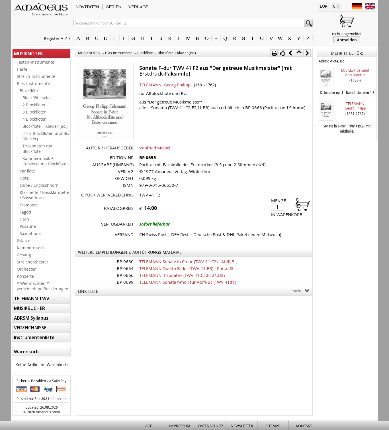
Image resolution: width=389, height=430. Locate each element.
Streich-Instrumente (36, 76)
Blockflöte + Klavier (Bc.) (44, 126)
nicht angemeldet (347, 33)
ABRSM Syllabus (31, 318)
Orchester (26, 269)
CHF (336, 6)
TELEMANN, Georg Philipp (165, 85)
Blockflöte (29, 90)
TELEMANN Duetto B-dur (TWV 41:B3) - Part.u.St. (187, 268)
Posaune (28, 226)
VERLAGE (138, 6)
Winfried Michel (154, 148)
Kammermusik (30, 247)
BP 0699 (125, 282)
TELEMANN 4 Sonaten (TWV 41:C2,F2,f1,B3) (182, 275)
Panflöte (27, 171)
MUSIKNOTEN (29, 53)
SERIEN (113, 6)
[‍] (301, 204)
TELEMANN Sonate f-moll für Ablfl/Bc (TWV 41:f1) (187, 282)
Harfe (22, 69)
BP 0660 (125, 261)
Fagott (25, 212)
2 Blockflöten (34, 105)
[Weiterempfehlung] (282, 53)
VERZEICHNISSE (30, 327)
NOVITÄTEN (87, 6)
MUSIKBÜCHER (29, 308)
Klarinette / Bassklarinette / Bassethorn (44, 195)
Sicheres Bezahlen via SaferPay (41, 380)
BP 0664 (125, 268)
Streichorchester (32, 262)
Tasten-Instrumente (35, 62)
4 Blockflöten (34, 119)
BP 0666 (125, 275)
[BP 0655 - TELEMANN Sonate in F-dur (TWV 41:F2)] (105, 101)
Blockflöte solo (36, 97)
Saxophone (30, 233)
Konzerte (25, 276)
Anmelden (347, 39)
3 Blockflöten (34, 112)
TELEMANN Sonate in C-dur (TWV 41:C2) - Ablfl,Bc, (188, 261)
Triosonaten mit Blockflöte (37, 148)
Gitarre (23, 240)
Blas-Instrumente (33, 83)
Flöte (24, 178)
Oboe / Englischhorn (39, 185)
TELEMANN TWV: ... (34, 298)
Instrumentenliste (34, 337)
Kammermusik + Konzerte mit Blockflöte (44, 161)
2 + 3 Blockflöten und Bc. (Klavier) (45, 136)
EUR (324, 6)
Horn (24, 219)
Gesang (24, 254)
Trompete (29, 205)
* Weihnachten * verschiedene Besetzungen (42, 286)
